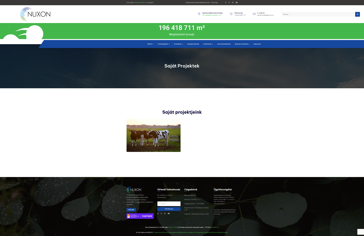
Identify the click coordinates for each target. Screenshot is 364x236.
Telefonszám (238, 13)
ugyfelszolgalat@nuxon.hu (265, 15)
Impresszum (158, 232)
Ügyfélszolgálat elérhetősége (212, 13)
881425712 (215, 227)
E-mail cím (261, 13)
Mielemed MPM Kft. (141, 2)
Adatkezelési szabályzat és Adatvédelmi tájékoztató (195, 232)
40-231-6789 (172, 227)
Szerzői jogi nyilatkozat (171, 232)
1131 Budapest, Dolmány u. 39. (211, 15)
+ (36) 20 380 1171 (240, 15)
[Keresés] (357, 14)
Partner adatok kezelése (220, 232)
